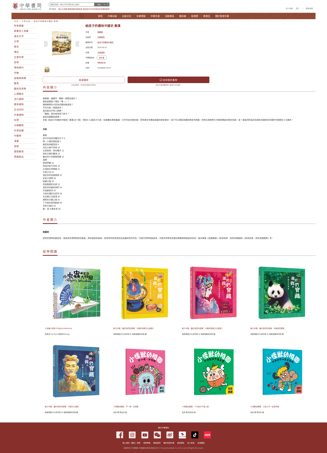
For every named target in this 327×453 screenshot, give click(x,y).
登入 (297, 8)
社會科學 (19, 57)
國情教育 (19, 151)
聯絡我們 (157, 442)
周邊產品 (19, 156)
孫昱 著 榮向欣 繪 (120, 412)
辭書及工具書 (21, 30)
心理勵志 (19, 93)
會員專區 (180, 442)
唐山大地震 (62, 9)
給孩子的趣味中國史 (105, 42)
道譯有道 (78, 9)
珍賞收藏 (19, 130)
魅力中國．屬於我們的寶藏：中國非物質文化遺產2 (133, 328)
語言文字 (19, 36)
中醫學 (17, 135)
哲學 (16, 62)
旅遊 (16, 146)
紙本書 (101, 57)
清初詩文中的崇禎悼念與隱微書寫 (96, 9)
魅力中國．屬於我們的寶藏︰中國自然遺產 (267, 328)
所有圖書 (19, 25)
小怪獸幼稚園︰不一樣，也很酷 (125, 406)
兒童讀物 (19, 114)
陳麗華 (100, 32)
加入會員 (289, 8)
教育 (16, 83)
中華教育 (101, 37)
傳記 (16, 51)
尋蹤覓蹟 (71, 9)
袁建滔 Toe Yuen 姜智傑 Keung (57, 334)
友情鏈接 (201, 442)
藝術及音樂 (20, 88)
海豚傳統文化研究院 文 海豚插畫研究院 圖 (130, 334)
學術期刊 (19, 67)
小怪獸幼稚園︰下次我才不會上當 (195, 406)
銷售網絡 (309, 8)
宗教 (16, 72)
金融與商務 (20, 78)
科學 (16, 120)
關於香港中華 (169, 442)
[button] (77, 44)
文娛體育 (19, 125)
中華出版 (26, 21)
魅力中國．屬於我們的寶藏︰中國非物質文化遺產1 (202, 328)
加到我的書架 (169, 80)
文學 (16, 41)
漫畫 (16, 141)
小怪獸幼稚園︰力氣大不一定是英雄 (264, 406)
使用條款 (146, 442)
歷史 (16, 46)
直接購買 (84, 80)
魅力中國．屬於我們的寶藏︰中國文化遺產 (62, 406)
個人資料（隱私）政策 (131, 442)
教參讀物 (19, 104)
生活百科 (19, 109)
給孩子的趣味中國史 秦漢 (46, 21)
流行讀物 (19, 99)
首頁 (16, 21)
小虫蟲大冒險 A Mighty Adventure (58, 328)
